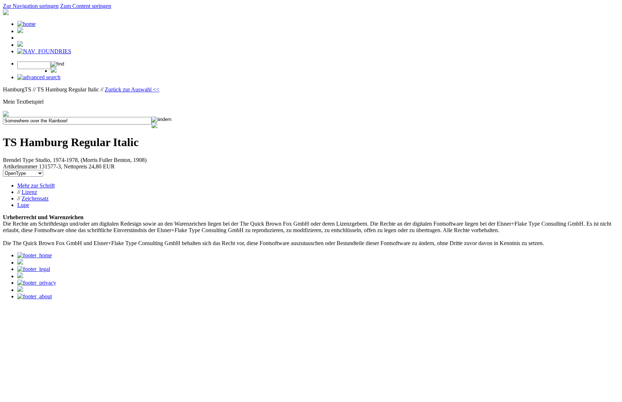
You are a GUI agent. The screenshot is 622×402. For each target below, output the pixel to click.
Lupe (23, 205)
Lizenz (29, 192)
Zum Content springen (85, 6)
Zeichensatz (35, 198)
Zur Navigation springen (31, 6)
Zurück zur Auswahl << (132, 89)
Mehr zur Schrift (36, 185)
